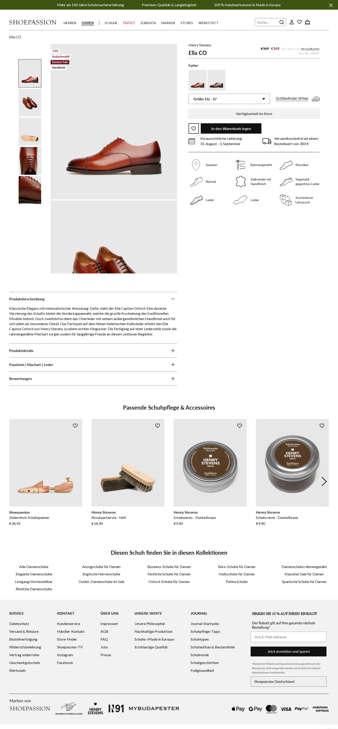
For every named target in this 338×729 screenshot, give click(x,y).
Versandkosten (310, 49)
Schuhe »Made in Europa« (155, 639)
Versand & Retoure (24, 631)
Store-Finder (67, 639)
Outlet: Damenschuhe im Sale (101, 581)
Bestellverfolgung (23, 639)
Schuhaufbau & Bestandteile (213, 647)
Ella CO (15, 37)
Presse (105, 655)
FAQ (104, 639)
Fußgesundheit (202, 670)
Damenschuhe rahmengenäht (304, 566)
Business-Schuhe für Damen (169, 566)
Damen (88, 23)
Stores (186, 23)
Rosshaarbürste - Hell (109, 517)
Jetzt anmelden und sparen (288, 651)
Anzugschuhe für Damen (101, 566)
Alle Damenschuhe (33, 566)
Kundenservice (68, 623)
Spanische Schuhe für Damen (304, 581)
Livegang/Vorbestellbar (34, 581)
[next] (324, 481)
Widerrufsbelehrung (25, 647)
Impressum (109, 623)
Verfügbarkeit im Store (254, 113)
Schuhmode (200, 655)
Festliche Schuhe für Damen (169, 574)
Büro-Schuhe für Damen (236, 566)
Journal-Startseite (205, 623)
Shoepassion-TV (70, 647)
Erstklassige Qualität (151, 647)
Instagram (65, 655)
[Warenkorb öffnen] (307, 22)
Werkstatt (208, 23)
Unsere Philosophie (150, 623)
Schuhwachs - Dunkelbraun (195, 517)
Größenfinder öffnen (292, 98)
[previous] (13, 481)
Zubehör (148, 23)
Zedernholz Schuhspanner (29, 517)
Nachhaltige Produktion (153, 631)
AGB (104, 631)
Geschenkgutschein (24, 662)
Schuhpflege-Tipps (205, 631)
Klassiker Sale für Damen (304, 574)
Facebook (65, 662)
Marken (168, 23)
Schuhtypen (200, 639)
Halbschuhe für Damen (237, 574)
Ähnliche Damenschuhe (34, 589)
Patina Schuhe (237, 581)
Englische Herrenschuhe (101, 574)
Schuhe (111, 23)
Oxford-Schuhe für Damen (169, 581)
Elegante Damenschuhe (34, 574)
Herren (70, 23)
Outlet (129, 23)
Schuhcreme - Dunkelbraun (277, 517)
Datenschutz (19, 623)
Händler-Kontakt (70, 631)
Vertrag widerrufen (24, 655)
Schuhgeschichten (205, 662)
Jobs (104, 647)
